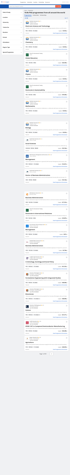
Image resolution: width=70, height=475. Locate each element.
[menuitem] (23, 2)
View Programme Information (60, 33)
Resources (47, 2)
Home (25, 10)
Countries (35, 2)
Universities (29, 2)
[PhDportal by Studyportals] (5, 2)
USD (26, 18)
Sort (66, 18)
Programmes (23, 2)
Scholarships (41, 2)
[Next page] (51, 354)
